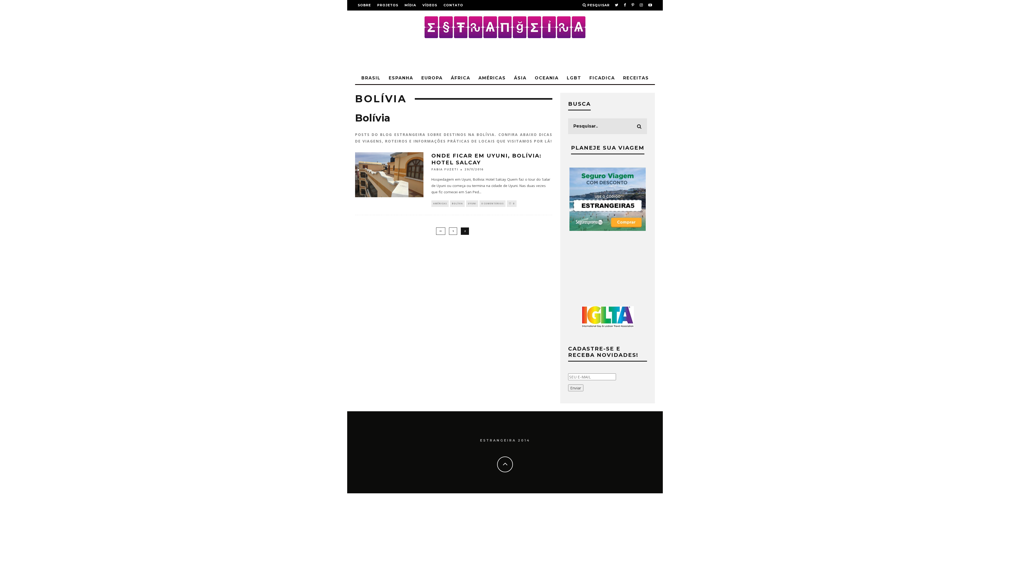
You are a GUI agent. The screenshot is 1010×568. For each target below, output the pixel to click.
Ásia (520, 77)
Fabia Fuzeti (444, 169)
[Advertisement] (505, 55)
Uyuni (472, 203)
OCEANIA (547, 77)
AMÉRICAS (492, 77)
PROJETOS (387, 5)
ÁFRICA (460, 77)
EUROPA (432, 77)
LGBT (574, 77)
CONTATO (453, 5)
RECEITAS (636, 77)
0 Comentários (492, 203)
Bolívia (457, 203)
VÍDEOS (429, 5)
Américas (440, 203)
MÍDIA (410, 5)
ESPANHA (401, 77)
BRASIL (371, 77)
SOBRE (364, 5)
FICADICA (602, 77)
